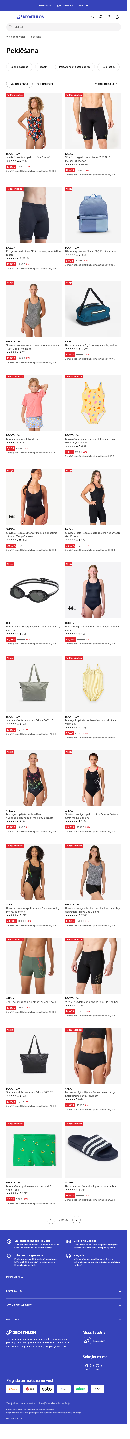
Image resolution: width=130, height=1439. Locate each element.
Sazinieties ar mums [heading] (19, 1305)
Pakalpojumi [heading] (14, 1291)
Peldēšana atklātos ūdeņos (75, 66)
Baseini (43, 66)
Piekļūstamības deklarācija (54, 1403)
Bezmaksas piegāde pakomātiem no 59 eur (64, 5)
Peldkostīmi (108, 66)
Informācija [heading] (14, 1277)
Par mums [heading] (12, 1319)
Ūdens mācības (19, 66)
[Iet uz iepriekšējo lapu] (51, 1220)
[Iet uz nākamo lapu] (76, 1220)
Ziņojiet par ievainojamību (21, 1403)
